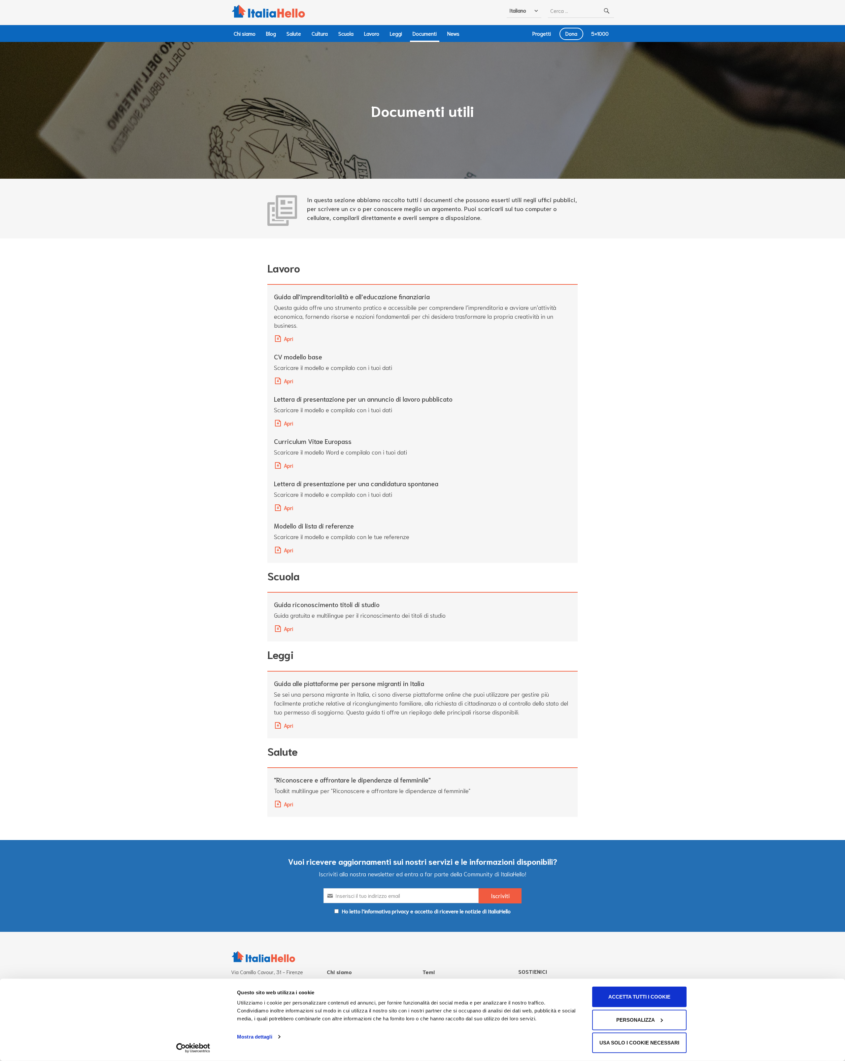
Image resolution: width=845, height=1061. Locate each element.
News (453, 33)
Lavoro (371, 33)
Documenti (425, 33)
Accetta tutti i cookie (639, 997)
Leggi (396, 33)
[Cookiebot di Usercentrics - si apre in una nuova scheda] (193, 1048)
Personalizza (635, 1019)
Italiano (517, 10)
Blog (271, 33)
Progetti (541, 33)
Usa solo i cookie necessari (639, 1042)
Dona (571, 33)
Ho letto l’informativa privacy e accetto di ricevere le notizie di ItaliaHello (426, 910)
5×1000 (600, 33)
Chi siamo (244, 33)
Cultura (320, 33)
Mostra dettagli (254, 1037)
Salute (294, 33)
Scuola (346, 33)
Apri (288, 338)
